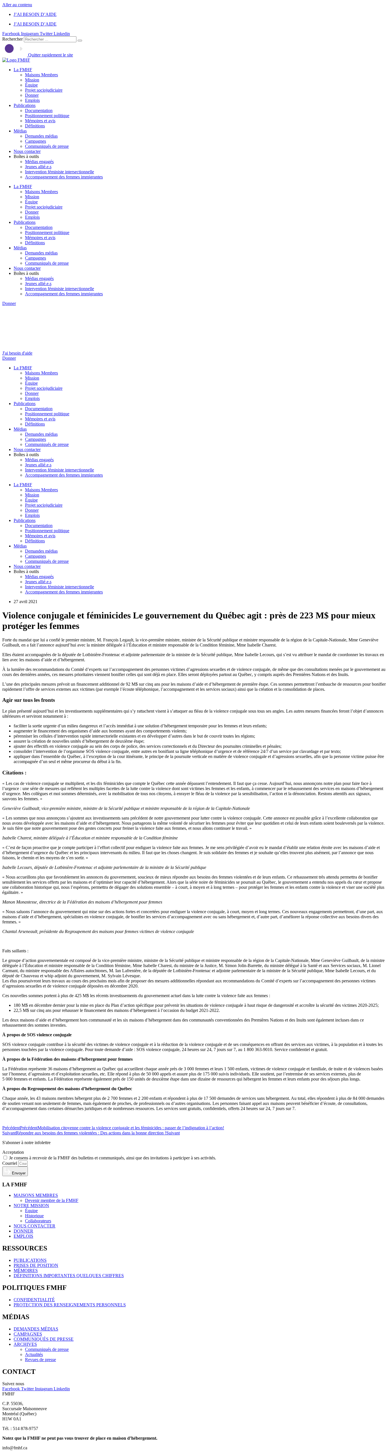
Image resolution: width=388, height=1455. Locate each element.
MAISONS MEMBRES (36, 1195)
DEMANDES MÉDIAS (36, 1328)
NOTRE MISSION (31, 1205)
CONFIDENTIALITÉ (34, 1299)
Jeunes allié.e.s (38, 166)
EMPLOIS (23, 1236)
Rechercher (13, 39)
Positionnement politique (47, 115)
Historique (34, 1215)
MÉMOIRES (26, 1270)
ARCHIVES (25, 1344)
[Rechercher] (80, 40)
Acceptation (13, 1152)
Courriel (10, 1163)
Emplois (32, 100)
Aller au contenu (17, 4)
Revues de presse (40, 1359)
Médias (20, 131)
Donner (32, 95)
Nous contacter (27, 151)
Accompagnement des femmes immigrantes (64, 176)
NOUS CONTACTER (34, 1226)
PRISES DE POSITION (36, 1265)
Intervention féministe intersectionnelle (59, 171)
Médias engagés (39, 161)
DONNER (23, 1231)
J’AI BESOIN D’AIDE (35, 14)
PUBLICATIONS (30, 1260)
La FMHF (23, 69)
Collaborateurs (38, 1220)
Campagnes (35, 141)
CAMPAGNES (28, 1334)
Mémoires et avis (40, 120)
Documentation (39, 110)
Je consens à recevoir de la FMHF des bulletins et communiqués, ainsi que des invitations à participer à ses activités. (112, 1157)
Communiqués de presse (47, 146)
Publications (25, 105)
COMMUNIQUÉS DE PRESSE (44, 1339)
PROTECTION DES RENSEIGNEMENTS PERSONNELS (70, 1304)
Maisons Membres (41, 74)
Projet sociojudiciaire (43, 90)
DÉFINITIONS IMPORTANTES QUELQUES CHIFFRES (69, 1275)
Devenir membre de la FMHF (51, 1200)
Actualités (34, 1354)
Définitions (35, 125)
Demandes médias (41, 136)
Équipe (31, 85)
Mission (32, 79)
